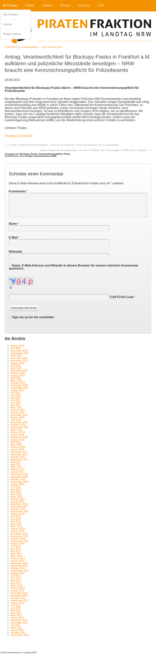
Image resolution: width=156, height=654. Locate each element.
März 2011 (16, 627)
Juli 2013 (15, 575)
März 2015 (16, 526)
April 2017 (15, 464)
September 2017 (19, 459)
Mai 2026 (15, 348)
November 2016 (19, 476)
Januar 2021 (17, 412)
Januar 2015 (17, 531)
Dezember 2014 (19, 533)
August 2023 (17, 375)
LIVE (100, 5)
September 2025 (19, 353)
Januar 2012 (17, 617)
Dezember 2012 (19, 593)
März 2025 (16, 355)
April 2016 (15, 494)
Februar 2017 (17, 469)
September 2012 (19, 600)
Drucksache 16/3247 (19, 136)
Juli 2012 (15, 605)
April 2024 (15, 368)
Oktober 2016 (17, 479)
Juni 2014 (15, 548)
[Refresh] (11, 287)
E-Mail (13, 237)
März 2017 (16, 466)
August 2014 (17, 543)
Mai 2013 (15, 580)
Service (83, 5)
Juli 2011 (15, 625)
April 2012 (15, 612)
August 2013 (17, 573)
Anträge (29, 156)
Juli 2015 (15, 516)
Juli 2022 (15, 392)
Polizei (67, 154)
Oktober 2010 (17, 632)
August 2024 (17, 363)
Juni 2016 (15, 489)
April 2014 (15, 553)
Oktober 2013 (17, 568)
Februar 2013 (17, 588)
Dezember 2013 (19, 563)
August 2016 (17, 484)
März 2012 (16, 615)
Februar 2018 (17, 447)
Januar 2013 (17, 590)
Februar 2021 (17, 410)
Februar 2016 (17, 499)
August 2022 (17, 390)
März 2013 (16, 585)
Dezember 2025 (19, 350)
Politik (29, 5)
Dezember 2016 (19, 474)
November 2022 (19, 385)
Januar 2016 (17, 501)
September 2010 (19, 635)
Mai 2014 (15, 551)
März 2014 (16, 556)
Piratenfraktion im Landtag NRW (22, 652)
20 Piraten (10, 5)
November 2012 (19, 595)
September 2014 (19, 541)
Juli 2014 (15, 546)
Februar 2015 (17, 528)
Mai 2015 (15, 521)
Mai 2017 (15, 462)
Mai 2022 (15, 397)
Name (13, 223)
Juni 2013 (15, 578)
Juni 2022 (15, 395)
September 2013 (19, 570)
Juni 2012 (15, 607)
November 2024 (19, 360)
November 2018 (19, 437)
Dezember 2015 (19, 504)
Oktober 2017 (17, 457)
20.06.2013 (11, 47)
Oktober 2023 (17, 373)
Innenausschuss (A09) (45, 156)
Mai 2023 (15, 377)
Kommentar (18, 191)
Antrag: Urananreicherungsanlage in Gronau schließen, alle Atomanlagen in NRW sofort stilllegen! (93, 150)
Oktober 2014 (17, 538)
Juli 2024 (15, 365)
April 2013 (15, 583)
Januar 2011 (17, 630)
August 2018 (17, 439)
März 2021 (16, 407)
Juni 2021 (15, 402)
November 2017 (19, 454)
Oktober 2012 (17, 598)
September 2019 (19, 427)
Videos (47, 5)
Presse (65, 5)
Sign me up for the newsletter (32, 317)
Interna (7, 24)
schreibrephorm (29, 47)
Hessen (34, 154)
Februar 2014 (17, 558)
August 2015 (17, 513)
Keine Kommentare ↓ (52, 47)
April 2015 (15, 523)
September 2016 (19, 481)
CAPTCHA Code (122, 297)
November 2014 (19, 536)
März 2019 (16, 429)
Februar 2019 (17, 432)
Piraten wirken (12, 34)
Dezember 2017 (19, 452)
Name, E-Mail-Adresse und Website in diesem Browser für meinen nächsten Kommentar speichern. (73, 267)
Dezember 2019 (19, 422)
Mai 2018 (15, 442)
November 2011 (19, 622)
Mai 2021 (15, 405)
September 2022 (19, 387)
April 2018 (15, 444)
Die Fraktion (10, 14)
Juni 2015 (15, 518)
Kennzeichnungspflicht (50, 154)
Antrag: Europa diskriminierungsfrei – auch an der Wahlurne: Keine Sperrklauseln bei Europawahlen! (64, 144)
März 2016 (16, 496)
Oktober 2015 (17, 509)
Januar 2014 (17, 560)
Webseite (15, 251)
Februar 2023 (17, 382)
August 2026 (17, 345)
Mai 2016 (15, 491)
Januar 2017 (17, 471)
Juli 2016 (15, 486)
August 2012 (17, 602)
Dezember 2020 (19, 415)
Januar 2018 (17, 449)
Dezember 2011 (19, 620)
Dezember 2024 (19, 358)
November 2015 (19, 506)
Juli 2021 (15, 400)
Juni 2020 (15, 419)
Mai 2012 (15, 610)
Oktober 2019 (17, 424)
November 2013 (19, 565)
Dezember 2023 (19, 370)
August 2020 (17, 417)
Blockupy (24, 154)
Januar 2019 (17, 434)
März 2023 (16, 380)
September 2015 (19, 511)
